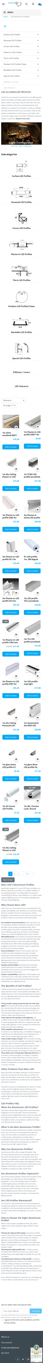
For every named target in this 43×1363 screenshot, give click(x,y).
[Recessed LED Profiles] (21, 194)
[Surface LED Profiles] (21, 168)
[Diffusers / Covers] (21, 370)
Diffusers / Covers (11, 82)
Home (5, 16)
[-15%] (10, 628)
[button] (26, 4)
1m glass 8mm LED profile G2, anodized (31, 767)
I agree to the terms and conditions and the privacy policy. (21, 1321)
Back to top (8, 880)
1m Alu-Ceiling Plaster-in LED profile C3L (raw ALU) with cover (9, 478)
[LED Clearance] (21, 384)
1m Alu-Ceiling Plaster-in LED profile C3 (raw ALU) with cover (9, 851)
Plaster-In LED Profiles (13, 52)
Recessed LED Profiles (13, 40)
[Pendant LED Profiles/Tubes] (21, 298)
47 (27, 874)
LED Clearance (9, 87)
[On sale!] (32, 795)
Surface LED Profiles (12, 34)
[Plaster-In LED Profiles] (21, 246)
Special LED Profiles (12, 76)
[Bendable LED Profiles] (21, 324)
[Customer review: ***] (36, 1353)
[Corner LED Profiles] (21, 220)
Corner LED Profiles (12, 46)
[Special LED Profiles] (21, 350)
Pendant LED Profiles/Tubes (15, 64)
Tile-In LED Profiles (11, 58)
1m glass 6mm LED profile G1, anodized (9, 767)
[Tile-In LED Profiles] (21, 272)
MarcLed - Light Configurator (21, 146)
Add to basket (10, 447)
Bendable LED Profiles (13, 70)
